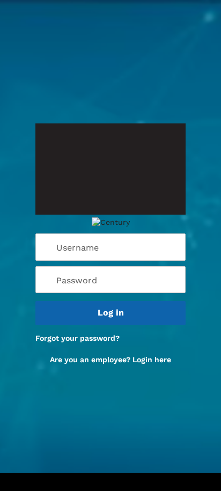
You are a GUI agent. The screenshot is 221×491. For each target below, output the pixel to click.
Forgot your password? (77, 338)
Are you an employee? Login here (110, 359)
